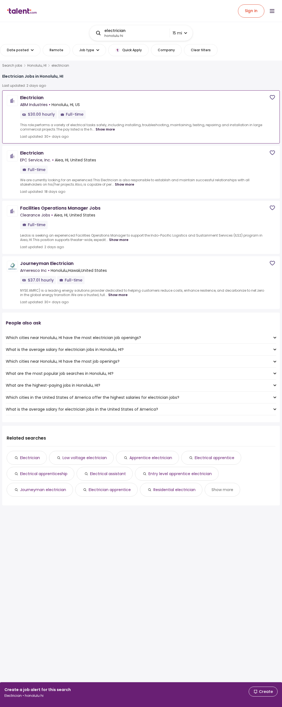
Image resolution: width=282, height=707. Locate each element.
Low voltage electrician (85, 458)
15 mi (177, 33)
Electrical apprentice (214, 458)
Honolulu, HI (37, 65)
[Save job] (272, 97)
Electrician (30, 458)
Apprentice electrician (150, 458)
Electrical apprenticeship (43, 473)
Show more (105, 129)
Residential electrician (174, 489)
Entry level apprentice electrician (180, 473)
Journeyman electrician (43, 489)
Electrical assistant (108, 473)
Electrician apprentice (110, 489)
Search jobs (12, 65)
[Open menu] (272, 11)
